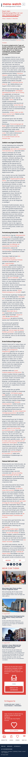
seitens (11, 99)
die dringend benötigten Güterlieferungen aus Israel (13, 515)
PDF (20, 560)
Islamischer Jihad (9, 704)
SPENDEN (17, 740)
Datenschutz (17, 746)
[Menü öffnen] (23, 4)
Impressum (9, 746)
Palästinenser (8, 705)
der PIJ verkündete (13, 277)
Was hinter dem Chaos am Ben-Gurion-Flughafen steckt (12, 589)
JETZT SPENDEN (14, 730)
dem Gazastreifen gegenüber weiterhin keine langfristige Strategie (12, 258)
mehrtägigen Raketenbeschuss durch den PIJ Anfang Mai (13, 92)
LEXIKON (11, 740)
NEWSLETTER (4, 740)
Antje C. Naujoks (6, 18)
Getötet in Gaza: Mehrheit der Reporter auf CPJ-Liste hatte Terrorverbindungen (11, 646)
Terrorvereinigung (7, 249)
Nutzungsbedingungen (6, 749)
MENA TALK (24, 740)
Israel (17, 704)
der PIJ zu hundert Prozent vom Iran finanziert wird (11, 136)
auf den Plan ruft (18, 105)
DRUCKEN (8, 560)
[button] (8, 564)
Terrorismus (17, 705)
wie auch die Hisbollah (12, 532)
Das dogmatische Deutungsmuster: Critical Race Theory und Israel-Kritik (13, 617)
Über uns (3, 746)
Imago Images (18, 40)
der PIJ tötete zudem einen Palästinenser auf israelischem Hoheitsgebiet (13, 440)
